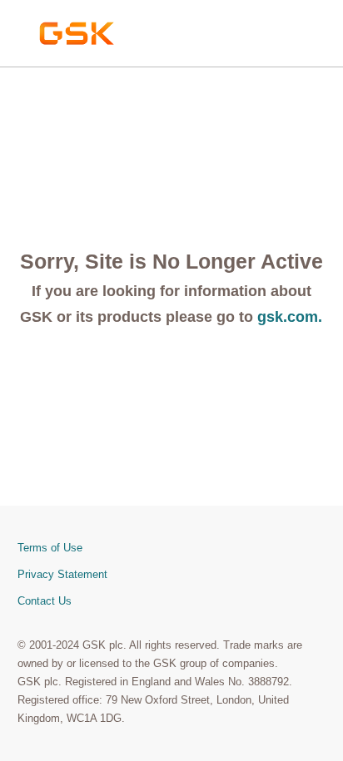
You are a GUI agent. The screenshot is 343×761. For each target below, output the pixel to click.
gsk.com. (289, 317)
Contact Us (44, 601)
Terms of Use (49, 547)
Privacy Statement (62, 574)
